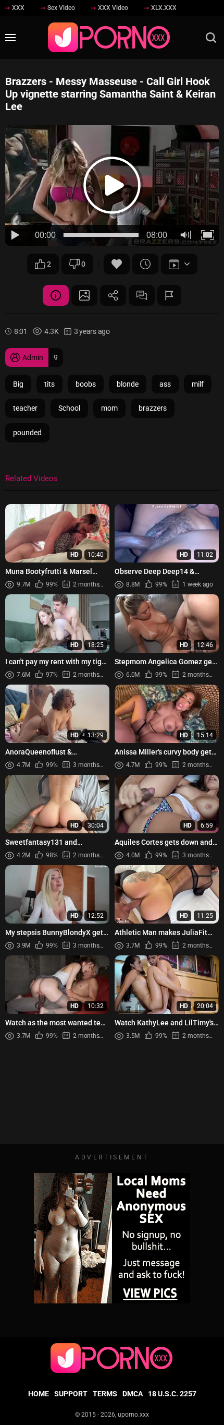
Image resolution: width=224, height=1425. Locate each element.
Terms (105, 1394)
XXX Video (113, 7)
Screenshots (84, 295)
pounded (27, 432)
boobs (86, 384)
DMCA (132, 1394)
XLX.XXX (164, 7)
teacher (25, 408)
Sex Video (61, 7)
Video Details (56, 295)
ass (165, 384)
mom (109, 408)
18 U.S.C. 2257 (172, 1394)
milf (198, 384)
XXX (18, 7)
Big (18, 384)
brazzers (153, 408)
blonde (128, 384)
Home (38, 1394)
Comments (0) (142, 295)
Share (113, 295)
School (69, 408)
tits (49, 384)
